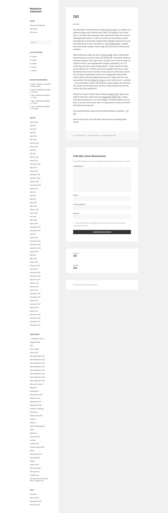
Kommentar (78, 166)
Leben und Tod (35, 437)
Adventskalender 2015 (37, 370)
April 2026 (33, 136)
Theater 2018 (34, 465)
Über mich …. (34, 32)
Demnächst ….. (35, 412)
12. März (35, 103)
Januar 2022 (34, 213)
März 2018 (33, 259)
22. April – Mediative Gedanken (40, 84)
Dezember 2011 (35, 322)
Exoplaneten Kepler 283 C (112, 97)
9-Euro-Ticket (34, 349)
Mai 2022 (33, 199)
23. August (33, 63)
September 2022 (35, 185)
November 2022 (35, 178)
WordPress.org (35, 505)
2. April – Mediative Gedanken (40, 106)
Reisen (32, 451)
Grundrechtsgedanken (37, 426)
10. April (34, 92)
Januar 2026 (34, 147)
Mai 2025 (33, 154)
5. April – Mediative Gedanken (40, 101)
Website (76, 213)
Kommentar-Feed (35, 501)
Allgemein (33, 388)
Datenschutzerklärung (37, 25)
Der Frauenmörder (112, 44)
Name (76, 195)
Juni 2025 (33, 150)
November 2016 (35, 276)
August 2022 (34, 189)
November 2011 (35, 325)
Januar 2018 (34, 262)
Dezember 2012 (35, 315)
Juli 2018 (33, 255)
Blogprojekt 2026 (35, 402)
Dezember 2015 (35, 280)
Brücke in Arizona (98, 80)
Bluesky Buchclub (36, 405)
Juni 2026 (33, 129)
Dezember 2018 (35, 241)
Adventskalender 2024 (37, 381)
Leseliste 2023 (34, 444)
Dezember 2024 (35, 164)
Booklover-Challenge (37, 409)
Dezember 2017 (35, 266)
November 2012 (35, 318)
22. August (33, 67)
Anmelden (33, 494)
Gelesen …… (34, 423)
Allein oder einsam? (36, 384)
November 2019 (35, 231)
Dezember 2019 (35, 227)
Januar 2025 (34, 161)
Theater (32, 461)
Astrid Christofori (95, 135)
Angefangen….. (35, 391)
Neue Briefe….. (37, 86)
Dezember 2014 (35, 294)
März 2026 (33, 140)
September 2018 (35, 248)
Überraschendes (35, 468)
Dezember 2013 (35, 304)
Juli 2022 (33, 192)
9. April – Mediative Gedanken (40, 95)
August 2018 (34, 252)
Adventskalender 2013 (37, 363)
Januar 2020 (34, 224)
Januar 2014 (34, 301)
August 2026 (34, 122)
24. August (33, 60)
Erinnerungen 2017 (36, 416)
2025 (31, 346)
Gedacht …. (33, 419)
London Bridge (106, 55)
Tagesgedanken (35, 458)
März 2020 (33, 220)
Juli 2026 (33, 126)
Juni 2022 (33, 196)
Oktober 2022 (34, 182)
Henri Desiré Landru (109, 30)
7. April (34, 97)
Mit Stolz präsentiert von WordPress (85, 285)
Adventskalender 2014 (37, 367)
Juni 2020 (33, 217)
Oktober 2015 (34, 283)
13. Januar (35, 109)
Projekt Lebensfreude (37, 447)
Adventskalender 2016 (37, 374)
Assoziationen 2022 (36, 395)
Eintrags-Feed (34, 498)
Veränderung (34, 475)
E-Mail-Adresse (80, 204)
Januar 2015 (34, 290)
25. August (33, 56)
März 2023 (33, 168)
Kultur (32, 430)
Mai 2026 (33, 133)
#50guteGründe (35, 342)
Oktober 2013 (34, 308)
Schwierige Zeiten (36, 454)
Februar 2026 (34, 143)
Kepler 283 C (114, 94)
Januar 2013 (34, 311)
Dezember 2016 (35, 273)
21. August (33, 70)
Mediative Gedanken (36, 10)
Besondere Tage (35, 398)
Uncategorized (35, 472)
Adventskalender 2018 (37, 377)
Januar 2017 (34, 269)
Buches (112, 41)
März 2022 (33, 206)
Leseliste (33, 440)
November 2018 (35, 245)
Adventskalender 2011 (37, 356)
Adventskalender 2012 (37, 360)
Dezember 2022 (35, 175)
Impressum (33, 29)
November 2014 (35, 297)
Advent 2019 (34, 353)
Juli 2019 (33, 234)
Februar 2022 (34, 210)
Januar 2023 (34, 171)
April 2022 (33, 203)
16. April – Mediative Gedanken (40, 90)
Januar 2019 (34, 238)
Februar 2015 (34, 287)
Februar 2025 (34, 157)
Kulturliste (33, 433)
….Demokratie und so (37, 339)
